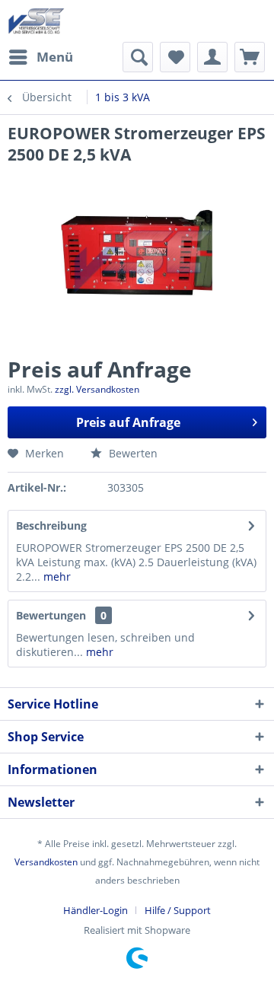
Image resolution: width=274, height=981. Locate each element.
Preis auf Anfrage (128, 422)
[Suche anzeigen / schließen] (138, 57)
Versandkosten (46, 861)
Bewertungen (51, 615)
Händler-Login (95, 910)
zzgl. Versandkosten (97, 389)
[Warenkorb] (249, 57)
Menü (55, 56)
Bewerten (132, 453)
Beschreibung (51, 525)
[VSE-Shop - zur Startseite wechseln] (36, 21)
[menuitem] (40, 57)
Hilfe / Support (178, 910)
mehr (55, 576)
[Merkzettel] (175, 57)
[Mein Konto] (212, 57)
